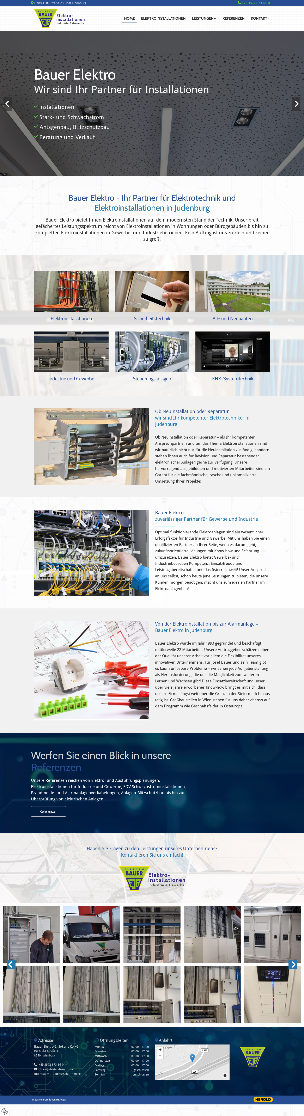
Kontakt (259, 18)
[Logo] (71, 18)
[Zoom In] (160, 1050)
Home (129, 18)
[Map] (192, 1062)
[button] (71, 318)
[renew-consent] (4, 1111)
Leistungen (203, 18)
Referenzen (234, 18)
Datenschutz (60, 1073)
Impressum (41, 1073)
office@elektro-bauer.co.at (56, 1069)
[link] (204, 18)
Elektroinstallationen (163, 18)
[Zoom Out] (160, 1056)
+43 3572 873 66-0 (51, 1064)
